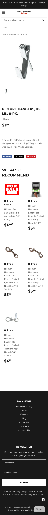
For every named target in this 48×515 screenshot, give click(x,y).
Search (7, 492)
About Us (24, 422)
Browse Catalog (24, 406)
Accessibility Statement (32, 494)
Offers (24, 410)
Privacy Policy (20, 492)
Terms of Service (11, 494)
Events (24, 414)
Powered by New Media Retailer (23, 510)
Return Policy (35, 492)
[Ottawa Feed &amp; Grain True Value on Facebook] (43, 500)
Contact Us (24, 430)
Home (4, 27)
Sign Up (24, 482)
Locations (24, 426)
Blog (24, 418)
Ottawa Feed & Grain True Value (26, 507)
